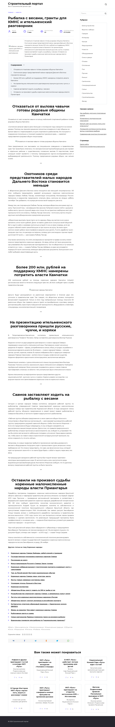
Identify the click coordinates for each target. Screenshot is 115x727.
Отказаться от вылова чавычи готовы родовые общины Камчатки (38, 69)
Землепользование (37, 627)
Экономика (46, 629)
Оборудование (87, 53)
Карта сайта (84, 144)
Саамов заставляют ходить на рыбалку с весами (32, 89)
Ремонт (84, 77)
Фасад (84, 101)
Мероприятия (87, 45)
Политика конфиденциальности (92, 146)
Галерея (85, 33)
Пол (83, 69)
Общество (69, 627)
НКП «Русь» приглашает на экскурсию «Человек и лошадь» (45, 663)
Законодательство (22, 627)
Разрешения (19, 629)
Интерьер (85, 37)
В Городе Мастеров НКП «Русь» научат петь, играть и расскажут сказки (19, 691)
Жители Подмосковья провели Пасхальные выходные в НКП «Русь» (96, 692)
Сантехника (86, 81)
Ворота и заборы (88, 29)
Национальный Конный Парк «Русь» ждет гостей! (96, 662)
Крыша (84, 41)
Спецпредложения (89, 85)
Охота (11, 629)
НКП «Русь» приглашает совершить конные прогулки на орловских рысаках (44, 692)
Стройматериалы (88, 97)
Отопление (86, 65)
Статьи (84, 89)
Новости (85, 49)
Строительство (87, 93)
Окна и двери (87, 57)
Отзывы (84, 61)
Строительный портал (25, 3)
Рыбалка (37, 629)
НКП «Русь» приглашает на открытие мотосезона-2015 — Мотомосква (70, 692)
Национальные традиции (54, 627)
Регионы (29, 629)
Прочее (85, 73)
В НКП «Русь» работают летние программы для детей (70, 663)
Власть (11, 627)
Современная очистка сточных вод (93, 134)
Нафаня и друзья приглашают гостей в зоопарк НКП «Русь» (19, 663)
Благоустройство (88, 26)
